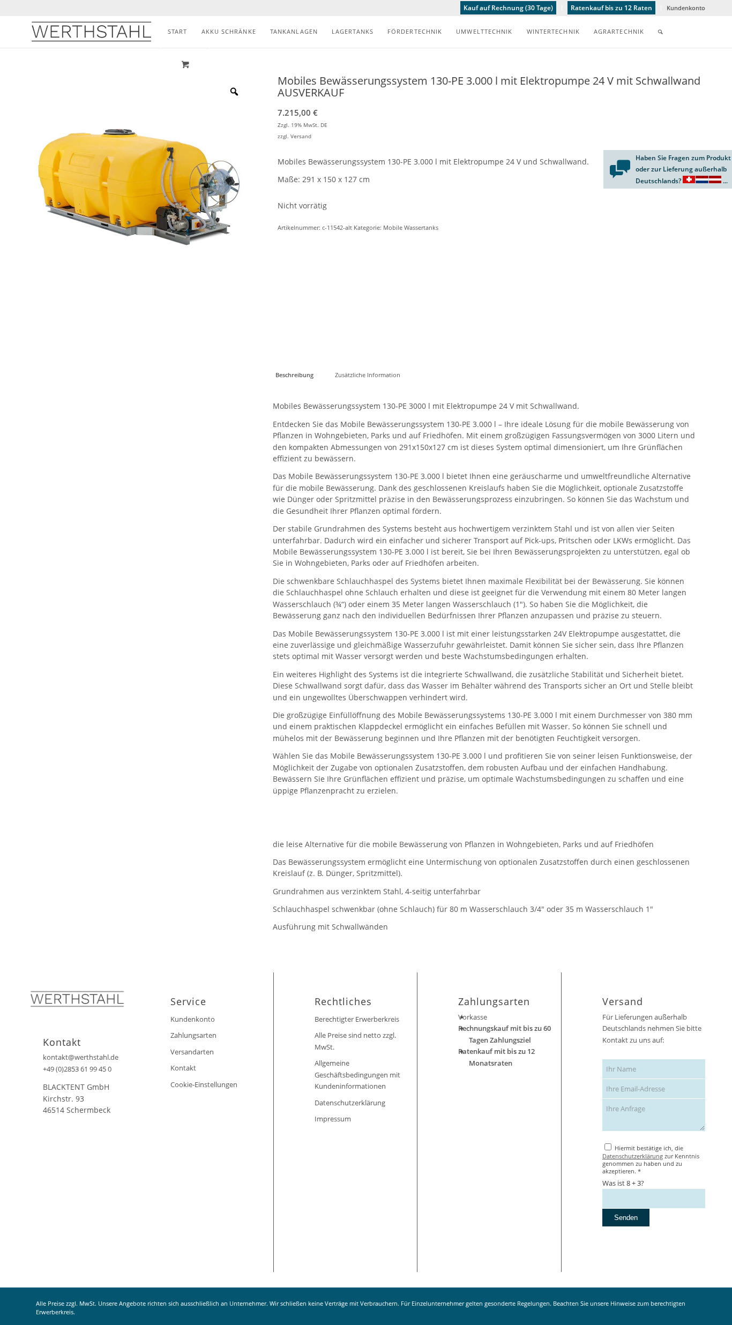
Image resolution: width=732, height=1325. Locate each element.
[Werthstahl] (91, 32)
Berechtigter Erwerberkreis (357, 1019)
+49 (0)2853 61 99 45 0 (77, 1069)
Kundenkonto (686, 8)
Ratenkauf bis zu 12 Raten (611, 7)
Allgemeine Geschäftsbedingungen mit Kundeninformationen (357, 1074)
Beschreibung (294, 375)
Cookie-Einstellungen (203, 1084)
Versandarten (192, 1052)
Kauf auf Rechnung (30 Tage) (508, 7)
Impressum (333, 1119)
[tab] (294, 375)
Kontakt (183, 1068)
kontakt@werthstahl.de (80, 1057)
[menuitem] (508, 8)
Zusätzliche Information (367, 375)
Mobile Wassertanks (410, 227)
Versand (300, 136)
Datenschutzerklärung (350, 1102)
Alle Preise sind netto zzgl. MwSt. (355, 1040)
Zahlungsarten (193, 1035)
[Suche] (660, 32)
